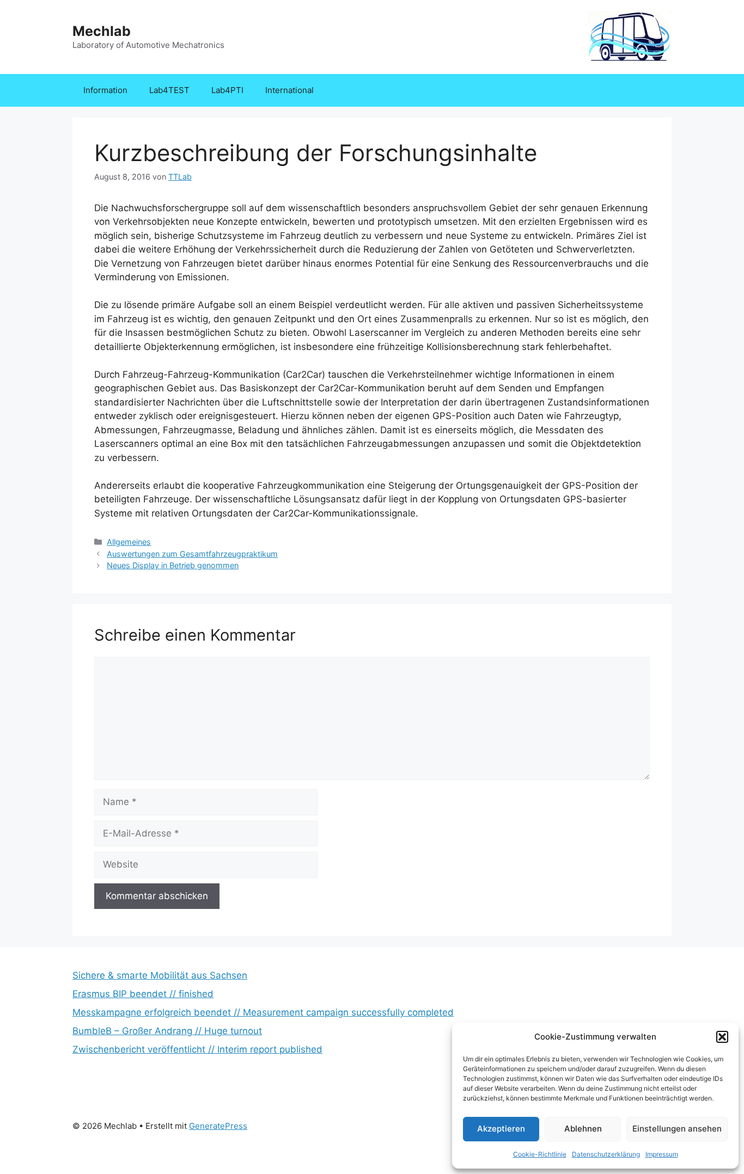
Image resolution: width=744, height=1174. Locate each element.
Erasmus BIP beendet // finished (143, 993)
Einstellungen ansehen (677, 1128)
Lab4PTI (227, 90)
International (289, 90)
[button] (722, 1036)
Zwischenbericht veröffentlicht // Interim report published (197, 1049)
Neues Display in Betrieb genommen (173, 565)
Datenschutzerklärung (606, 1154)
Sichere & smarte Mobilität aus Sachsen (159, 975)
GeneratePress (218, 1126)
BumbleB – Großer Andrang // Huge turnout (167, 1030)
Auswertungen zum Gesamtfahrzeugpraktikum (192, 553)
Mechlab (101, 31)
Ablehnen (583, 1128)
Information (105, 90)
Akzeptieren (501, 1128)
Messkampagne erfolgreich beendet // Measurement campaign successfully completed (263, 1012)
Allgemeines (129, 541)
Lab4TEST (169, 90)
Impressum (661, 1154)
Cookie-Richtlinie (539, 1154)
